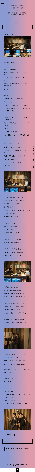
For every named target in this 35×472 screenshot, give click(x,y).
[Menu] (2, 3)
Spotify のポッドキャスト (10, 357)
